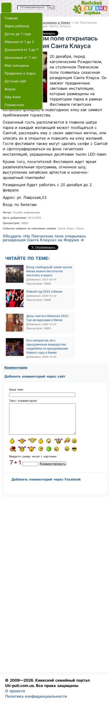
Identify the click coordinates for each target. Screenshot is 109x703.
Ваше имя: (16, 389)
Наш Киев (13, 97)
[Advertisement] (53, 588)
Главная (11, 18)
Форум (10, 89)
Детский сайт (16, 81)
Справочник (14, 105)
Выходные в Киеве (55, 22)
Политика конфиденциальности (36, 696)
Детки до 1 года (18, 34)
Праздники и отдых (20, 73)
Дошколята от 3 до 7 (21, 50)
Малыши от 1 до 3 (19, 42)
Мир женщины (17, 65)
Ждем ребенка (17, 26)
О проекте (15, 691)
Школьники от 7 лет (21, 57)
